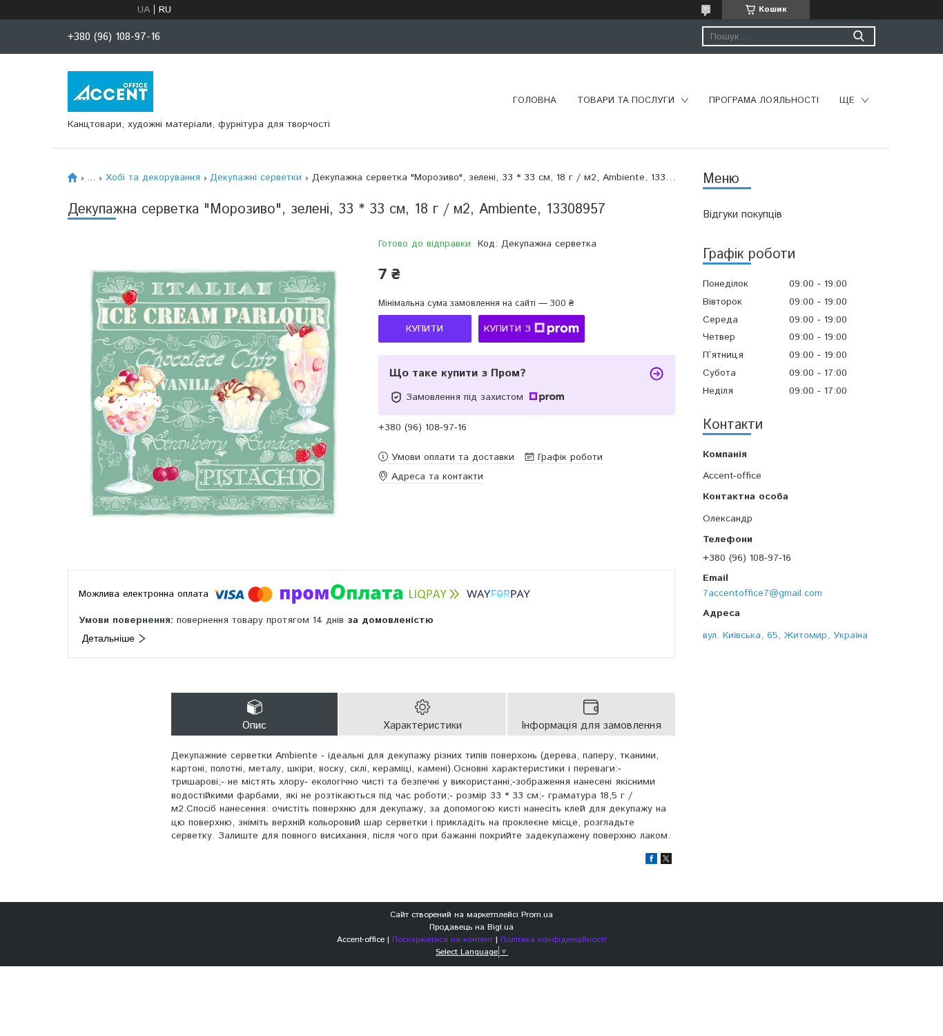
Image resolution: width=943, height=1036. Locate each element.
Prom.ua (537, 915)
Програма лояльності (764, 100)
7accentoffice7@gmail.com (762, 592)
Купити (424, 329)
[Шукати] (858, 36)
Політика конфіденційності (553, 940)
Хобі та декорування (153, 177)
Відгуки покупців (742, 214)
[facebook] (651, 861)
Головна (534, 100)
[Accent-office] (110, 91)
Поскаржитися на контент (442, 940)
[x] (666, 861)
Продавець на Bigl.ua (471, 927)
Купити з (507, 329)
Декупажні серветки (256, 177)
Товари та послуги (625, 100)
